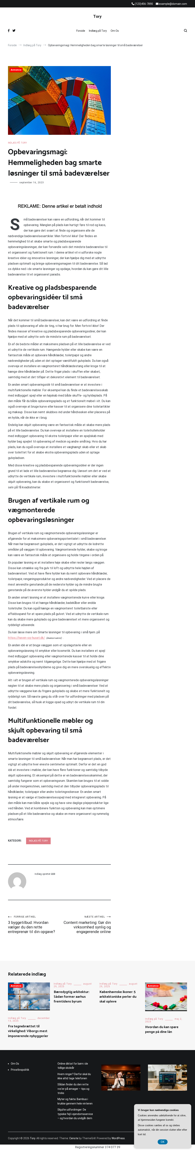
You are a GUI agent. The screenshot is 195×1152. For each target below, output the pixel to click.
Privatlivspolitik (20, 1069)
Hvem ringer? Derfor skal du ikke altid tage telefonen (74, 1076)
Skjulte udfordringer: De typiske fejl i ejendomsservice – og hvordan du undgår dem (75, 1114)
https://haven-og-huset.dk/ (26, 638)
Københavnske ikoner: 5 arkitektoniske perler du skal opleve (117, 996)
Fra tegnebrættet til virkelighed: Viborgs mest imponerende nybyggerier (28, 1031)
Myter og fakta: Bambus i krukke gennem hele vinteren (75, 1101)
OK (163, 1141)
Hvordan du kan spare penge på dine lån (161, 1029)
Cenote (73, 1138)
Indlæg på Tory (98, 30)
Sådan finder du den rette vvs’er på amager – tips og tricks (73, 1089)
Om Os (115, 30)
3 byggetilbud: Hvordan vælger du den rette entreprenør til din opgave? (31, 924)
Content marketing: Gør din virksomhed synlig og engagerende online (87, 924)
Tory (97, 16)
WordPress (118, 1138)
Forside (80, 30)
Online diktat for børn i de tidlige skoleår (73, 1065)
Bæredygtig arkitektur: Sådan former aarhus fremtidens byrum (71, 996)
